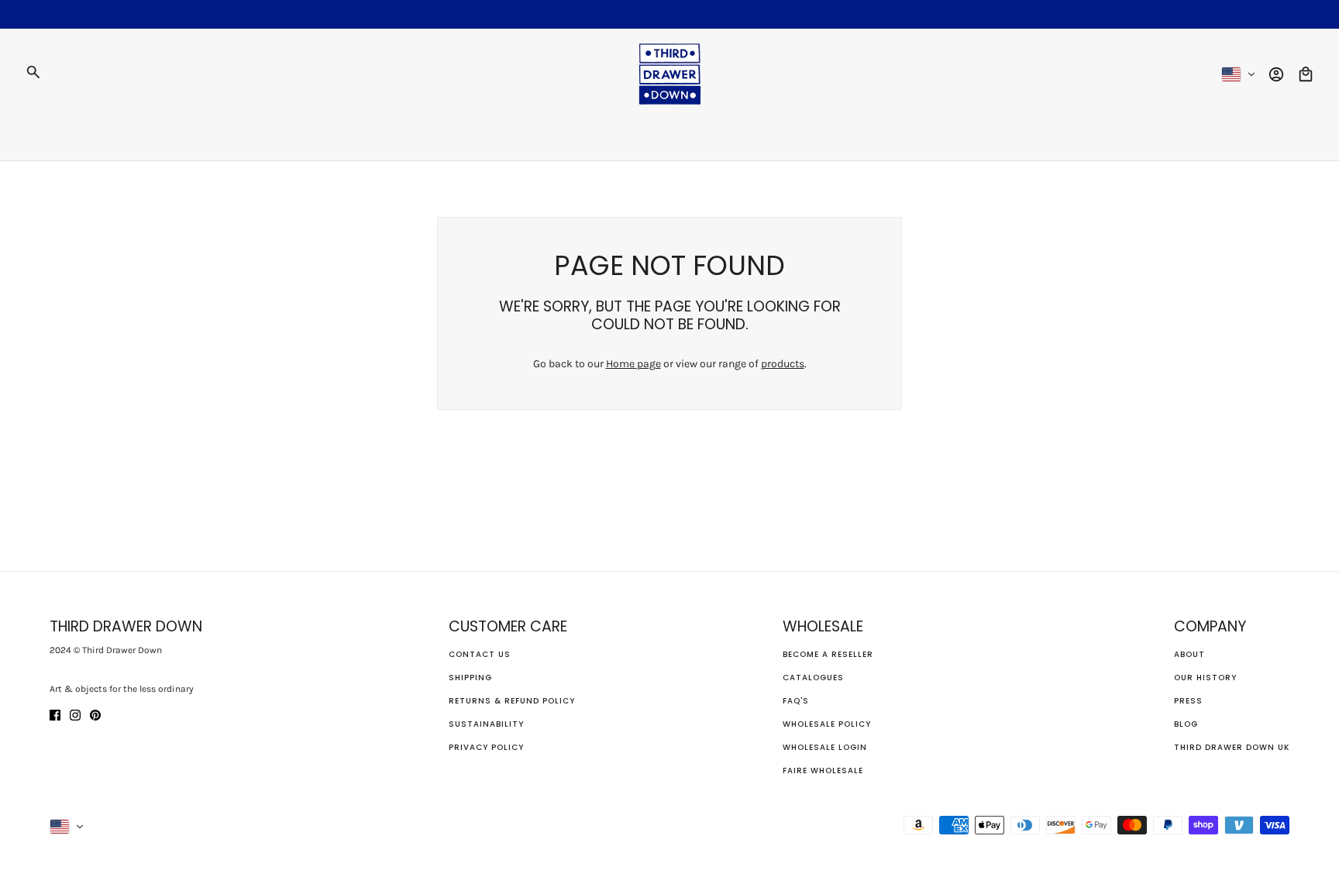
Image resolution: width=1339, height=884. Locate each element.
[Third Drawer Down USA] (670, 74)
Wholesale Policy (827, 724)
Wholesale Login (825, 747)
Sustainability (486, 724)
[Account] (1276, 74)
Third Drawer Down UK (1231, 747)
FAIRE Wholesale (823, 770)
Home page (633, 363)
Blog (1186, 724)
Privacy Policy (486, 747)
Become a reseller (828, 654)
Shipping (470, 677)
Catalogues (813, 677)
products (782, 363)
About (1189, 654)
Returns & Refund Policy (512, 701)
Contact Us (480, 654)
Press (1188, 701)
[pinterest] (95, 714)
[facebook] (55, 714)
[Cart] (1305, 74)
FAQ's (796, 701)
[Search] (33, 72)
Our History (1205, 677)
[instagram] (75, 714)
